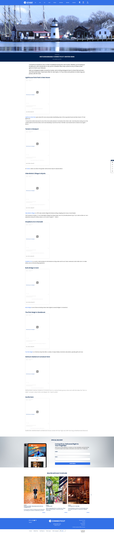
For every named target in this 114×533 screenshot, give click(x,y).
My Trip (83, 3)
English (62, 530)
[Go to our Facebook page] (29, 520)
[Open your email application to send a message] (112, 162)
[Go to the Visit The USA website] (83, 531)
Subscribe (72, 463)
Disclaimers (83, 524)
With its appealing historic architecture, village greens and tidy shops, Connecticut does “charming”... (55, 509)
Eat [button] (44, 2)
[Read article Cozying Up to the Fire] (78, 490)
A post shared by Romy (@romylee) (37, 108)
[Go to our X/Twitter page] (30, 520)
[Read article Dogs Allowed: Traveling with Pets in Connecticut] (34, 490)
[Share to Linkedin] (112, 171)
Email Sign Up (42, 530)
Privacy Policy (82, 523)
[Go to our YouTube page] (34, 520)
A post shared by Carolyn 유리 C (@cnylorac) (37, 160)
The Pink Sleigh (29, 352)
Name (56, 451)
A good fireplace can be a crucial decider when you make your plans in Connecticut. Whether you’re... (78, 509)
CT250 (79, 3)
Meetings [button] (61, 2)
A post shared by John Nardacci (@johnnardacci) (37, 428)
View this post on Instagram (30, 94)
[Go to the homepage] (28, 2)
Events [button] (54, 2)
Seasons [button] (74, 2)
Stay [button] (40, 2)
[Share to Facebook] (112, 164)
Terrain (28, 168)
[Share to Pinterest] (112, 169)
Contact (30, 530)
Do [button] (35, 2)
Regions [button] (67, 2)
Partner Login (48, 530)
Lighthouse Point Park (30, 117)
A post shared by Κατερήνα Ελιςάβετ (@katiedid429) (37, 204)
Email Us (30, 522)
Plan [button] (49, 2)
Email (56, 456)
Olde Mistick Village (30, 213)
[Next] (91, 495)
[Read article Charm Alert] (56, 490)
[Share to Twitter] (112, 167)
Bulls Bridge (28, 307)
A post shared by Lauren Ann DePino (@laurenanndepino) (37, 343)
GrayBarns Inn (28, 261)
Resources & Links (82, 520)
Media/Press (36, 530)
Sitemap (83, 521)
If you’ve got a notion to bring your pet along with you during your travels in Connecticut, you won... (34, 510)
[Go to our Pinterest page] (35, 520)
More (43, 512)
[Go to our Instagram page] (32, 520)
